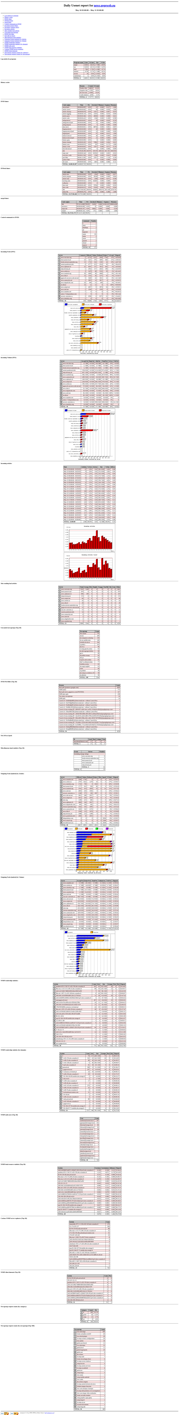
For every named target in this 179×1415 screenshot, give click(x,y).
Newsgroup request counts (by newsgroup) (17, 54)
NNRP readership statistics (12, 42)
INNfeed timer (8, 20)
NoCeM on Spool (9, 36)
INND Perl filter (9, 34)
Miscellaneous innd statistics (12, 37)
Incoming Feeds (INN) (11, 25)
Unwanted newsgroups (11, 32)
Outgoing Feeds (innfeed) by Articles (15, 39)
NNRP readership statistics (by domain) (16, 44)
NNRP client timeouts (10, 51)
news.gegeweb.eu (104, 5)
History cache (8, 17)
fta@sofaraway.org (49, 1413)
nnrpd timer (7, 22)
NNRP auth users (9, 46)
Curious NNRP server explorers (13, 49)
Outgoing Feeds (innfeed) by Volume (15, 41)
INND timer (8, 19)
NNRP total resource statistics (13, 47)
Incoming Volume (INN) (11, 27)
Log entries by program (11, 15)
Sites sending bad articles (11, 31)
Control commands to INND (12, 24)
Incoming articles (9, 29)
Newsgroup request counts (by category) (16, 52)
